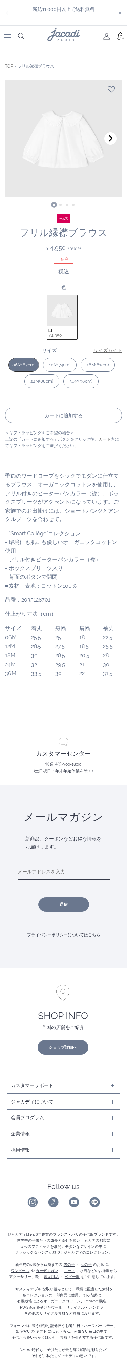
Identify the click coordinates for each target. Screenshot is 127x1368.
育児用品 (51, 1276)
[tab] (54, 205)
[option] (63, 9)
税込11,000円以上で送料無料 (63, 9)
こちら (94, 934)
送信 (64, 904)
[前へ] (7, 13)
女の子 (86, 1264)
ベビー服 (72, 1276)
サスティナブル (28, 1289)
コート (69, 1270)
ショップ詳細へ (63, 1047)
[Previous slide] (16, 138)
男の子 (69, 1264)
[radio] (62, 317)
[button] (111, 89)
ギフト (41, 1331)
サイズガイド (107, 350)
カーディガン (47, 1270)
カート (105, 439)
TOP (9, 66)
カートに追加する (64, 415)
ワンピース (20, 1270)
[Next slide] (110, 138)
